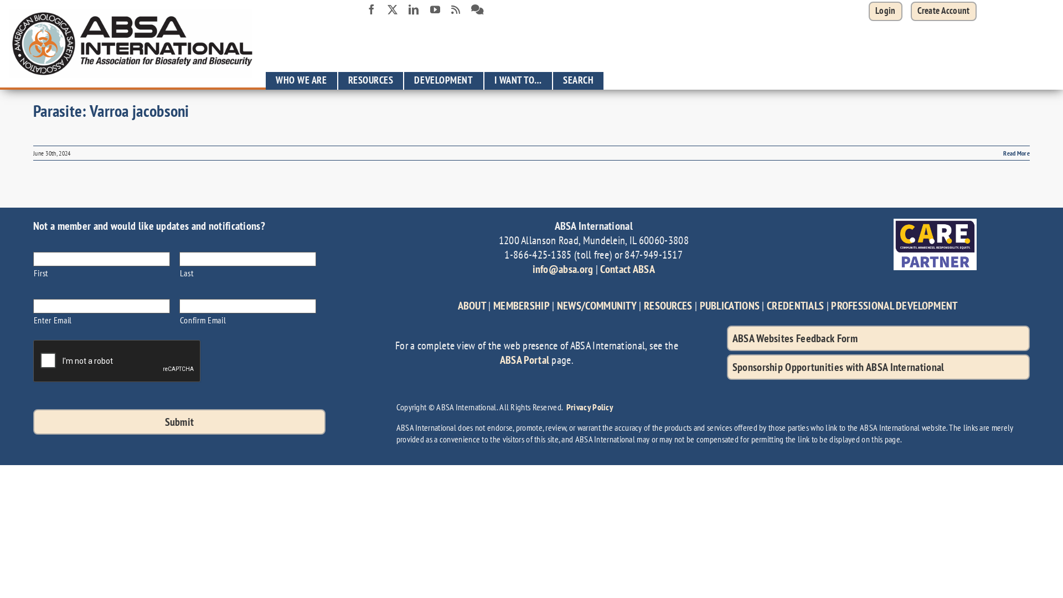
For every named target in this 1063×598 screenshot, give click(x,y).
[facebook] (371, 9)
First (41, 273)
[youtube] (435, 9)
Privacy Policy (589, 407)
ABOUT (472, 305)
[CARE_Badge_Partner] (935, 224)
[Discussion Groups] (477, 10)
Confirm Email (203, 320)
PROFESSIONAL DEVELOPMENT (894, 305)
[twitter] (393, 9)
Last (187, 273)
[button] (944, 11)
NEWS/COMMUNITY (597, 305)
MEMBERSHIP (521, 305)
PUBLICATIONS (730, 305)
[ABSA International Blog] (455, 10)
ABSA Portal (524, 360)
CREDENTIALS (795, 305)
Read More (1016, 153)
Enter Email (53, 320)
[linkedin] (414, 9)
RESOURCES (668, 305)
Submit (179, 422)
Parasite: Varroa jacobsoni (111, 110)
